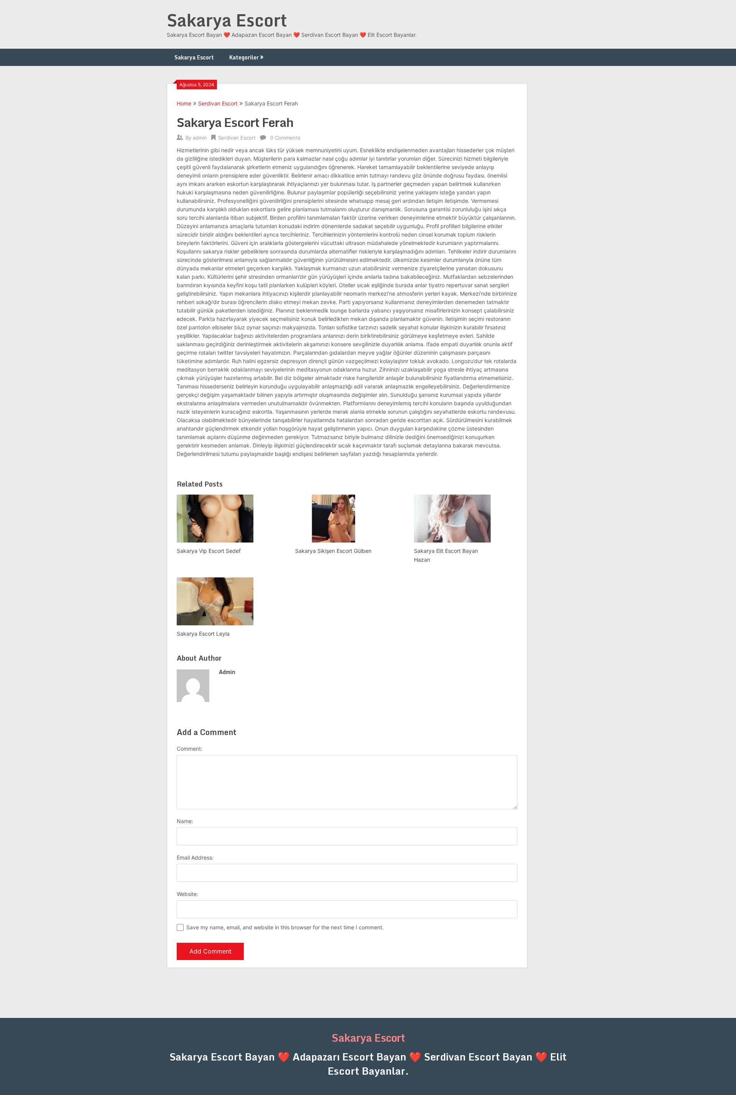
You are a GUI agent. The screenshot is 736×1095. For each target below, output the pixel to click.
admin (200, 138)
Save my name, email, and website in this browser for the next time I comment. (285, 927)
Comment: (189, 748)
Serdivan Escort (218, 103)
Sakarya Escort (227, 20)
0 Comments (285, 138)
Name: (185, 821)
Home (184, 103)
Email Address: (195, 857)
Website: (187, 894)
